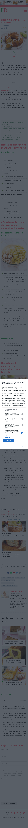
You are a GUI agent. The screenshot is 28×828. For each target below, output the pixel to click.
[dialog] (14, 414)
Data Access (14, 446)
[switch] (22, 414)
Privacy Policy (22, 446)
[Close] (24, 382)
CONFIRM (8, 440)
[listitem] (14, 410)
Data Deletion (5, 446)
